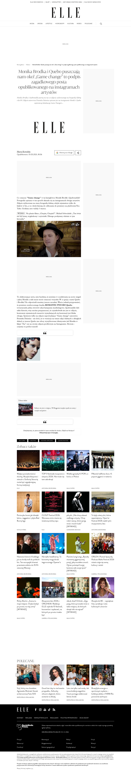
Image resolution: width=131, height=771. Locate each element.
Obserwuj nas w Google (65, 153)
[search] (101, 23)
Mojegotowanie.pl (46, 743)
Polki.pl (68, 740)
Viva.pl (93, 740)
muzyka (33, 440)
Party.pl (19, 740)
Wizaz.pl (93, 743)
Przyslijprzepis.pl (71, 747)
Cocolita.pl (20, 747)
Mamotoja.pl (45, 740)
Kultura (22, 440)
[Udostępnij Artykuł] (78, 152)
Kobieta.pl (69, 743)
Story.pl (93, 747)
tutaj (32, 768)
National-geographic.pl (48, 747)
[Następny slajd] (113, 674)
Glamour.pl (20, 743)
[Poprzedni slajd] (17, 674)
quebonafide (63, 440)
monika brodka (47, 440)
